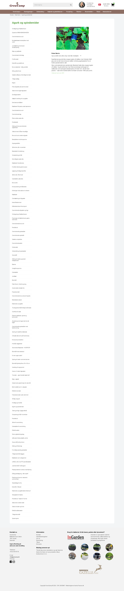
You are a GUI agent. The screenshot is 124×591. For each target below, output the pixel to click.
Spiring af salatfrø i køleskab (19, 332)
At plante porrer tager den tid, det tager (20, 321)
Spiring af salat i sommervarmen (20, 359)
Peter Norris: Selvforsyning (19, 284)
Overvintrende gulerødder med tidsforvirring (20, 327)
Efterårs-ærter (15, 430)
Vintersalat (15, 247)
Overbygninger (28, 11)
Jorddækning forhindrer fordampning (18, 46)
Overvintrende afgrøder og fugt (20, 210)
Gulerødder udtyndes (17, 179)
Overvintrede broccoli (17, 36)
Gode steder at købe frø (18, 288)
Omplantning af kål (17, 155)
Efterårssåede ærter (17, 510)
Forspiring (69, 11)
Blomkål (14, 280)
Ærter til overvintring (17, 422)
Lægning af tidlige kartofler (19, 171)
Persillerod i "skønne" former (19, 498)
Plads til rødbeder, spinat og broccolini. (19, 316)
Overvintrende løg (16, 114)
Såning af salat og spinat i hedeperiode (19, 259)
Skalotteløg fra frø (17, 483)
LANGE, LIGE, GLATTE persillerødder (21, 461)
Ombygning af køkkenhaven (19, 214)
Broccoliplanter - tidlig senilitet (20, 67)
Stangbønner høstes (17, 494)
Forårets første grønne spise (19, 167)
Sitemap (12, 559)
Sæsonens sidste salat (18, 502)
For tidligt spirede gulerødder (19, 450)
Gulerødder (15, 272)
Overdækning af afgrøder (18, 198)
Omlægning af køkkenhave (19, 28)
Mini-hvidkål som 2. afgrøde (19, 387)
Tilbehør (79, 11)
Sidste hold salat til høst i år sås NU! (21, 383)
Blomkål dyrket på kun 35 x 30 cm (21, 363)
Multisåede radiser (17, 300)
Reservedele (89, 11)
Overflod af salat (16, 311)
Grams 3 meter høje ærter (18, 371)
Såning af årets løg (17, 446)
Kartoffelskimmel (16, 202)
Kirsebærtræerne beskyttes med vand (20, 41)
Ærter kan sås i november (19, 147)
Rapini (13, 82)
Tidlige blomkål (16, 514)
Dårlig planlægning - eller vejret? (20, 473)
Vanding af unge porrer (18, 367)
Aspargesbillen (16, 143)
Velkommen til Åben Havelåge (20, 131)
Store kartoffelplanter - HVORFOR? (21, 347)
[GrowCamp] (17, 4)
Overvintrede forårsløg (18, 55)
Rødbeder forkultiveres (18, 163)
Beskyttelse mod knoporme (19, 139)
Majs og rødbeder (16, 51)
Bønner (14, 264)
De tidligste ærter (16, 94)
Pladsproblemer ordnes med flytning (21, 469)
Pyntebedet (15, 122)
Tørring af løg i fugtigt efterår (19, 410)
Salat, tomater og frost (18, 506)
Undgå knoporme (16, 268)
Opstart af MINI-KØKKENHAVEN (20, 32)
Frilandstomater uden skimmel (20, 395)
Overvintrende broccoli (18, 223)
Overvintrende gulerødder (18, 231)
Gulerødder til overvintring (18, 426)
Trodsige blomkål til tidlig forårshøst (21, 307)
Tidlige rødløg (15, 79)
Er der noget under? (17, 355)
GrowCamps (16, 11)
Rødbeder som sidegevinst (19, 458)
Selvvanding (40, 11)
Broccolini (15, 182)
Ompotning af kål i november (19, 414)
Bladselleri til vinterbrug (18, 151)
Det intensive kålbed (17, 102)
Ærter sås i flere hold (17, 175)
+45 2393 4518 (91, 6)
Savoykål (14, 255)
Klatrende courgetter (17, 303)
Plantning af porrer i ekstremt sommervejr (19, 478)
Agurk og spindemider (18, 406)
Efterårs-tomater (16, 391)
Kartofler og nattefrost (18, 63)
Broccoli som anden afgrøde (19, 135)
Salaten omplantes (17, 239)
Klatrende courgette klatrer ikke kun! (21, 491)
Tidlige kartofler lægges (18, 454)
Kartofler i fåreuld (16, 487)
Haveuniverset (107, 11)
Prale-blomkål (15, 292)
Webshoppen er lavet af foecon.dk (75, 585)
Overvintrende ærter (17, 243)
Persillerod (15, 227)
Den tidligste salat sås (18, 159)
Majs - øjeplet (15, 379)
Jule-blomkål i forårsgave (18, 465)
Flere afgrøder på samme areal (20, 86)
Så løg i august (16, 398)
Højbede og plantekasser (55, 11)
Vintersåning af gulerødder (19, 251)
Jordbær (14, 276)
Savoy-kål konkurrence (18, 442)
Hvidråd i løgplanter (17, 343)
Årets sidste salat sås (17, 118)
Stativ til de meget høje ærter (19, 90)
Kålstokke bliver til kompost (19, 206)
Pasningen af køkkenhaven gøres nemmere (21, 219)
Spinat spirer (15, 518)
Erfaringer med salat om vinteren (20, 190)
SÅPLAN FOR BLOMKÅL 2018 (20, 438)
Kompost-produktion (17, 339)
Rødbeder (14, 194)
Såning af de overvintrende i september (19, 126)
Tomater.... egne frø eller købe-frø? (21, 375)
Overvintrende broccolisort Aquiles (21, 296)
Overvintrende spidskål (18, 235)
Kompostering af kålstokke (19, 186)
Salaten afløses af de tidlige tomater (21, 75)
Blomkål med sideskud (18, 351)
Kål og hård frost (16, 71)
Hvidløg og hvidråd (17, 402)
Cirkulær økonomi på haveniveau (20, 335)
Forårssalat (15, 59)
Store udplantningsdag (18, 434)
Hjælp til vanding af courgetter (20, 98)
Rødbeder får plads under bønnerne (21, 106)
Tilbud (98, 11)
